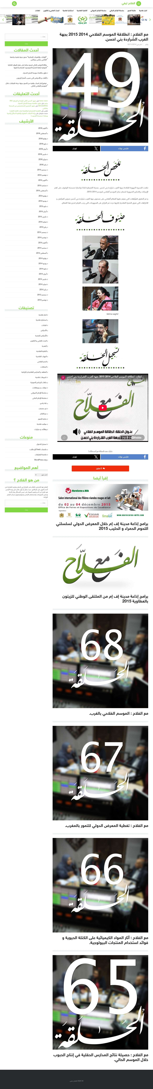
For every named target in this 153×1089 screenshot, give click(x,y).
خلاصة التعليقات (41, 455)
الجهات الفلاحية (41, 357)
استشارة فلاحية (68, 11)
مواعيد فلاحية (42, 424)
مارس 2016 (42, 154)
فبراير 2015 (43, 222)
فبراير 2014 (43, 284)
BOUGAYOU (43, 106)
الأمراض (44, 331)
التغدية (44, 346)
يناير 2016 (43, 165)
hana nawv (43, 101)
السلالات (43, 367)
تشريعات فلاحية (41, 377)
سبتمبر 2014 (42, 248)
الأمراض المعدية (41, 336)
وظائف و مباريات (40, 429)
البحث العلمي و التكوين (51, 11)
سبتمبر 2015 (42, 186)
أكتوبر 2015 (42, 180)
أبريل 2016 (43, 149)
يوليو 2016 (43, 139)
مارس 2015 (42, 217)
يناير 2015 (43, 227)
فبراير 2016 (43, 160)
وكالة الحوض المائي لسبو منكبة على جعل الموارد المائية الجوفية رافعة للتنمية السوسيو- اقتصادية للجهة (27, 66)
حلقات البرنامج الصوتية (38, 383)
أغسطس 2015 (41, 191)
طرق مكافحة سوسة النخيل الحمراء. (35, 73)
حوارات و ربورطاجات (39, 388)
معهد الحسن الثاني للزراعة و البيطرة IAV (23, 101)
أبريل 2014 (43, 274)
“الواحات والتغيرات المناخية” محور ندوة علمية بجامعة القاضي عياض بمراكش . (28, 58)
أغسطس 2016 (41, 134)
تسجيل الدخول (42, 444)
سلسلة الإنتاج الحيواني (98, 11)
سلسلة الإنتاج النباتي (117, 11)
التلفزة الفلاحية (82, 11)
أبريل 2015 (43, 212)
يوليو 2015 (43, 196)
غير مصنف (43, 409)
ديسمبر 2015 (42, 170)
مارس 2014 (42, 279)
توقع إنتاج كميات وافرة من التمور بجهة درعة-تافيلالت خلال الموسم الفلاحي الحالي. (26, 84)
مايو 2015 (43, 206)
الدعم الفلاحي (42, 362)
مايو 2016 (43, 144)
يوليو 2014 (43, 259)
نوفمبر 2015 (42, 175)
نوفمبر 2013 (42, 300)
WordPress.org (40, 460)
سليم (46, 103)
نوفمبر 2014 (42, 238)
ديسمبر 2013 (42, 295)
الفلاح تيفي (128, 3)
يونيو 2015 (43, 201)
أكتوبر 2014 (42, 243)
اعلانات (37, 11)
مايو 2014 (43, 269)
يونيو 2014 (43, 264)
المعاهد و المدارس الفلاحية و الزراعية (34, 372)
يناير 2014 (43, 290)
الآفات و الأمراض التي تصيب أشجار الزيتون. (31, 78)
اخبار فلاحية (143, 11)
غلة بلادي (43, 403)
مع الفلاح (43, 414)
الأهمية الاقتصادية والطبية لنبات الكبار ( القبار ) (25, 111)
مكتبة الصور (131, 11)
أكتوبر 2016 (42, 128)
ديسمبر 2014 (42, 232)
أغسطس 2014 (41, 253)
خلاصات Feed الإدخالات (38, 450)
